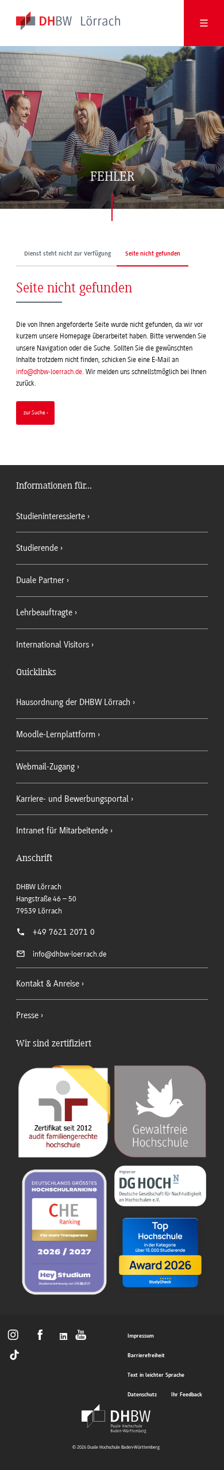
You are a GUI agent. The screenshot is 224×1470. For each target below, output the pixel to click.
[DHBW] (116, 1418)
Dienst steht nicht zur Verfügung (67, 254)
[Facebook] (43, 1338)
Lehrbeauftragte (44, 612)
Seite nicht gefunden (152, 254)
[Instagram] (16, 1338)
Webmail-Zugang (45, 766)
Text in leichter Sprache (156, 1375)
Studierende (37, 548)
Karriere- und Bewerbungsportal (72, 799)
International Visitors (52, 644)
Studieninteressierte (50, 516)
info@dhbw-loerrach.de (49, 372)
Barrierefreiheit (146, 1356)
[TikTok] (15, 1354)
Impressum (141, 1336)
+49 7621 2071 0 (64, 932)
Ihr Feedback (186, 1395)
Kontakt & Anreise (47, 983)
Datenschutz (142, 1395)
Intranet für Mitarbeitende (62, 830)
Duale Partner (40, 580)
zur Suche (34, 412)
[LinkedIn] (65, 1338)
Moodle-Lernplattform (55, 734)
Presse (27, 1015)
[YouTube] (84, 1338)
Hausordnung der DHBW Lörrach (73, 702)
